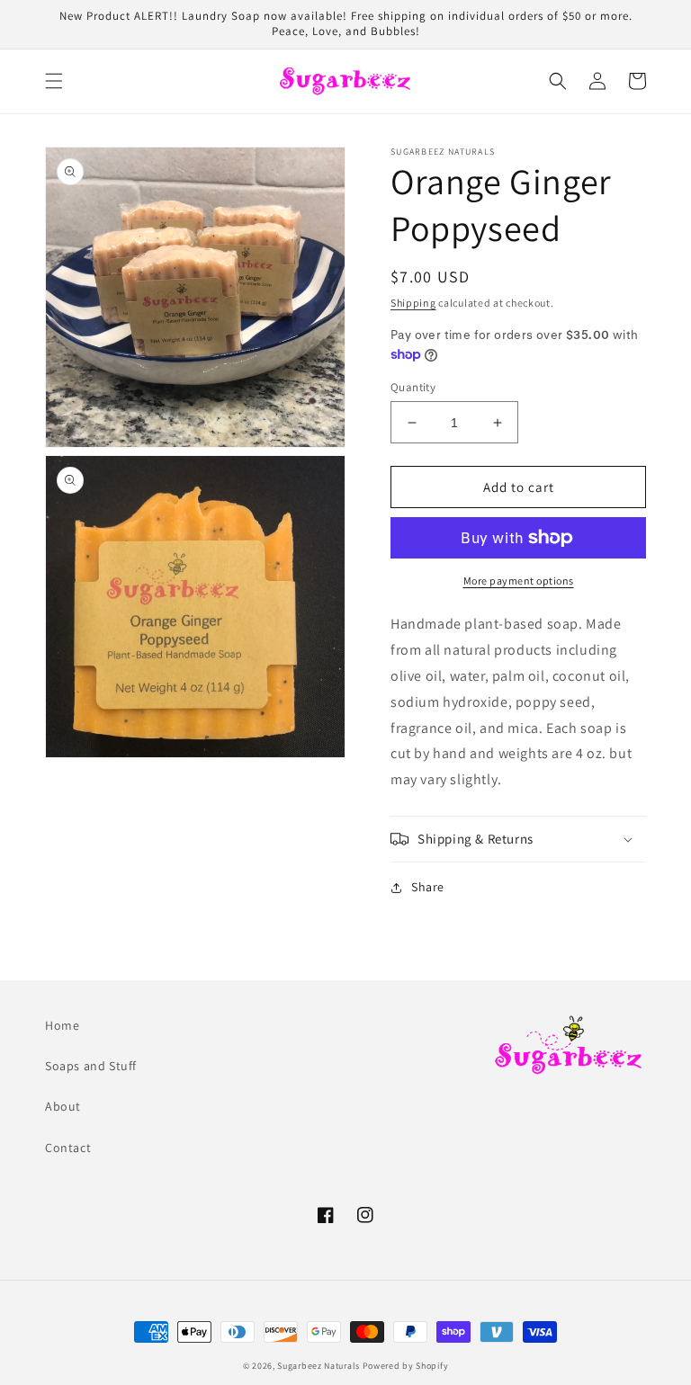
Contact (68, 1147)
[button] (54, 81)
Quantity (412, 387)
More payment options (518, 580)
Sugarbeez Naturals (318, 1366)
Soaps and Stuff (91, 1066)
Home (62, 1025)
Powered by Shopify (406, 1366)
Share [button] (427, 887)
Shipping (413, 302)
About (63, 1106)
